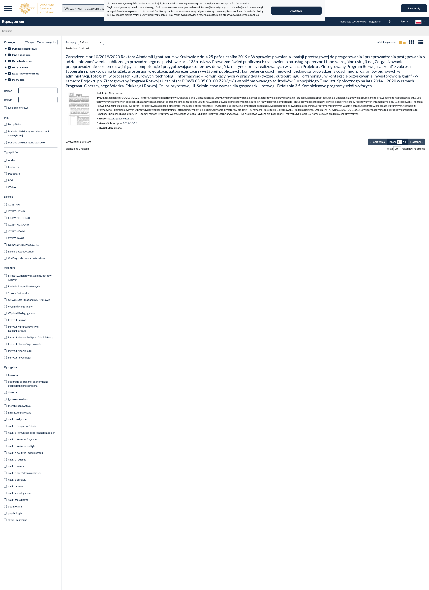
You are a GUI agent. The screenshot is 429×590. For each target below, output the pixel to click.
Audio (11, 160)
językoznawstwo (17, 399)
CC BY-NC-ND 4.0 (19, 217)
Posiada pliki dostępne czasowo (26, 142)
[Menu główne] (8, 8)
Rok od (8, 90)
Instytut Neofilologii (20, 350)
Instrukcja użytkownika (353, 21)
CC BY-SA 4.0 (16, 238)
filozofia (13, 374)
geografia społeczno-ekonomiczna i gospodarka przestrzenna (28, 383)
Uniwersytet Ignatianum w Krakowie (29, 299)
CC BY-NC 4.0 (16, 211)
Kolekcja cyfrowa (18, 107)
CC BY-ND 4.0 (16, 231)
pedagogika (15, 506)
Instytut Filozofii (17, 319)
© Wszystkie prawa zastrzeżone (26, 258)
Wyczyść (29, 42)
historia (12, 392)
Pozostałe (14, 173)
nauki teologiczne (18, 499)
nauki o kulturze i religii (21, 446)
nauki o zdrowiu (17, 479)
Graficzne (13, 166)
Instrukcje (18, 79)
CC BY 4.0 (14, 204)
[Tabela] (421, 42)
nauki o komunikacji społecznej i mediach (31, 432)
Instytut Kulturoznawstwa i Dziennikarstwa (23, 328)
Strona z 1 (397, 141)
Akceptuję (296, 10)
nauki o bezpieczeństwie (22, 425)
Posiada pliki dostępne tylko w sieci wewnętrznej (28, 133)
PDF (10, 180)
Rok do (8, 99)
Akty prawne (20, 67)
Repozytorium (13, 21)
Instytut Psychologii (19, 357)
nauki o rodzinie (17, 459)
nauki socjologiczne (19, 493)
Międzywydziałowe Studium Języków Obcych (29, 277)
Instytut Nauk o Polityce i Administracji (30, 337)
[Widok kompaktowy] (412, 42)
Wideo (12, 187)
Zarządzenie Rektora (122, 118)
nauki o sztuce (16, 466)
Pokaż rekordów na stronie (405, 148)
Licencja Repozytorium (21, 251)
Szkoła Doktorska (18, 293)
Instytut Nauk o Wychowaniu (24, 344)
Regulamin (375, 21)
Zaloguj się (414, 8)
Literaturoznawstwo (19, 412)
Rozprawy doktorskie (25, 73)
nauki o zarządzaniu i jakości (24, 472)
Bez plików (14, 124)
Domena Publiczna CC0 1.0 (23, 244)
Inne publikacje (21, 54)
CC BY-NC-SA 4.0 (18, 224)
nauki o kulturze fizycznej (22, 439)
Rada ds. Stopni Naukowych (24, 286)
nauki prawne (15, 486)
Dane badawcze (22, 61)
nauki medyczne (17, 419)
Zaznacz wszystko (46, 42)
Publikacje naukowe (24, 48)
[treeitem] (30, 48)
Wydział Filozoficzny (20, 306)
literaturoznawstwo (19, 405)
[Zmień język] (420, 21)
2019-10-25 (130, 123)
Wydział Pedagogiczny (21, 313)
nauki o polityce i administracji (25, 452)
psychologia (15, 513)
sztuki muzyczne (17, 519)
